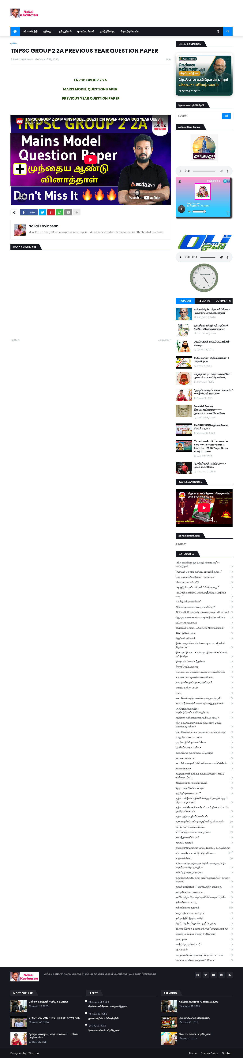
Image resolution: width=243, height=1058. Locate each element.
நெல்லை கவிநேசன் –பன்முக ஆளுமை (48, 1001)
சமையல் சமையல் (204, 842)
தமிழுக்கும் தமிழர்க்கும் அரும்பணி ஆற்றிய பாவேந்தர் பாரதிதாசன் (211, 327)
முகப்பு (13, 43)
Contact (227, 1053)
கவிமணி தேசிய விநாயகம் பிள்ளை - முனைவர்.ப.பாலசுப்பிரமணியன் (212, 311)
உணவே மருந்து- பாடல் (204, 687)
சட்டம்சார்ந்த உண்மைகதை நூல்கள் (204, 832)
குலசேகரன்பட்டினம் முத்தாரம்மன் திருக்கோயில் (204, 821)
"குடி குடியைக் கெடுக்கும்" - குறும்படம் (204, 577)
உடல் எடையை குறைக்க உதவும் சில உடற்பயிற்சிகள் (204, 672)
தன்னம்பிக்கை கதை (204, 902)
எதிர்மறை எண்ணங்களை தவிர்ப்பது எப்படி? (204, 717)
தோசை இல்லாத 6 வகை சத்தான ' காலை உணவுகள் (204, 929)
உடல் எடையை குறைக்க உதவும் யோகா (204, 677)
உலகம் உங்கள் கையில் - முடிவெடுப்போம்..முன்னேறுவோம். (204, 710)
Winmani (33, 1053)
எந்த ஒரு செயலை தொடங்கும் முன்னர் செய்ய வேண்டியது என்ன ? (204, 724)
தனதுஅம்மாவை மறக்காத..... (204, 892)
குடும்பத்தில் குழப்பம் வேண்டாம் (204, 816)
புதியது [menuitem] (47, 31)
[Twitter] (42, 212)
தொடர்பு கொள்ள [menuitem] (130, 31)
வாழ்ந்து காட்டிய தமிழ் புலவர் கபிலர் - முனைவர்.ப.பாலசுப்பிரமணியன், (213, 375)
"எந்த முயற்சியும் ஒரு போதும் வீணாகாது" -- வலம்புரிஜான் (204, 564)
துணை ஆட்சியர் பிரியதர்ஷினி (103, 1018)
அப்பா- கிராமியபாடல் (204, 622)
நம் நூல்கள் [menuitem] (65, 31)
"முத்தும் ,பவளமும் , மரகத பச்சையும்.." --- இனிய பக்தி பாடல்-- (213, 392)
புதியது (16, 340)
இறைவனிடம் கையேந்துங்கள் (204, 661)
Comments (223, 301)
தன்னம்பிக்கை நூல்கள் (204, 907)
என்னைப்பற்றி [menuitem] (30, 31)
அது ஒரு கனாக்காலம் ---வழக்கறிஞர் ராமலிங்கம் (204, 617)
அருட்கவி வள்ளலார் (204, 638)
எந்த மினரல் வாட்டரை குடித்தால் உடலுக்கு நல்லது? (204, 732)
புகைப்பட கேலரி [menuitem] (85, 31)
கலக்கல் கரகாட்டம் (204, 758)
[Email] (68, 212)
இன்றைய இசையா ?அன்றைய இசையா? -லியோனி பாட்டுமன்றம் (204, 654)
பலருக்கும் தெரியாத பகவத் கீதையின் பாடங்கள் (204, 955)
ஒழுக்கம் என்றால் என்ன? (204, 747)
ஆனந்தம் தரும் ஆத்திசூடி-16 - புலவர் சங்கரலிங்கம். (210, 465)
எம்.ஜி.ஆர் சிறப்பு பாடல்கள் (204, 737)
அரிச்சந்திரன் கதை (204, 633)
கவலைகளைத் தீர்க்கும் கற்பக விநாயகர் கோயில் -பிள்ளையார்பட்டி (204, 775)
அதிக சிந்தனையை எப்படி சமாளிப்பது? (204, 607)
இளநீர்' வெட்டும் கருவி (204, 667)
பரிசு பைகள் (204, 949)
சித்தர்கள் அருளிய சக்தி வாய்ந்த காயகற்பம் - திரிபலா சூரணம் (204, 879)
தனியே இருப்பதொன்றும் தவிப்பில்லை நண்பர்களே (204, 897)
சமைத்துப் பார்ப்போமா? (204, 837)
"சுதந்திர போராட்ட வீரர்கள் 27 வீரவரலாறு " (204, 587)
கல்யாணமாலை (204, 768)
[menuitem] (15, 31)
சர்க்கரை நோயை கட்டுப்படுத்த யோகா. (203, 853)
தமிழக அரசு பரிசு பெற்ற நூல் (204, 913)
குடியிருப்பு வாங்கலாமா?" (204, 793)
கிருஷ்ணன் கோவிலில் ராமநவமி (204, 783)
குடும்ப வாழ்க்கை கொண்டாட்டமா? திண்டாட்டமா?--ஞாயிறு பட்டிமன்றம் (204, 809)
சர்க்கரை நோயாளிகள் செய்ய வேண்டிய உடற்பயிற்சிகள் (204, 848)
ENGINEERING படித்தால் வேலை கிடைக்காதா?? (211, 426)
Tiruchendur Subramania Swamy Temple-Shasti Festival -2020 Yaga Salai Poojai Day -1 (211, 446)
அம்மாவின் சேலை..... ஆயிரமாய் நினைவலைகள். (204, 628)
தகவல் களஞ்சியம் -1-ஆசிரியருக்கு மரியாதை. (204, 887)
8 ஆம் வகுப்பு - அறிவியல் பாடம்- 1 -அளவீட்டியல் (211, 359)
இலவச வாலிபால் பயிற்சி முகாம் (104, 1030)
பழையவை (163, 340)
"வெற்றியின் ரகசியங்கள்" (204, 601)
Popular (185, 301)
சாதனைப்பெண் (204, 858)
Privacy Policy (209, 1053)
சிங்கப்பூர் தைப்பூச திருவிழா (204, 872)
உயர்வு (204, 693)
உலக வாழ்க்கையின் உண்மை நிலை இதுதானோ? (204, 703)
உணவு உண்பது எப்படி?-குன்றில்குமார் (204, 682)
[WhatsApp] (59, 212)
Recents (204, 301)
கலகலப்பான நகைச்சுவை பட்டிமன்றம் (204, 753)
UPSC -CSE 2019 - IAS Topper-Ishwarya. (54, 1018)
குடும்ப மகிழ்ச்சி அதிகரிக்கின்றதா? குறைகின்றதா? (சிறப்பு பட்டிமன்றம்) (204, 800)
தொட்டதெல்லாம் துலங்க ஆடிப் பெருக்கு (204, 923)
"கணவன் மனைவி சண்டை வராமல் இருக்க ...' (204, 572)
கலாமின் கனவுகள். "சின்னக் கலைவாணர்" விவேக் (204, 763)
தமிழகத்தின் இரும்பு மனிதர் (204, 918)
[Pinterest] (51, 212)
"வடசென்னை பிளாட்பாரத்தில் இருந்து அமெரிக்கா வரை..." (204, 594)
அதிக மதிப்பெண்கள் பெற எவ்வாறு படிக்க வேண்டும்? (204, 612)
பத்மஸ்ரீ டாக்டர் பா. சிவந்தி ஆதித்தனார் (204, 934)
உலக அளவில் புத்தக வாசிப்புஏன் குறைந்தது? (204, 698)
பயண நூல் (204, 939)
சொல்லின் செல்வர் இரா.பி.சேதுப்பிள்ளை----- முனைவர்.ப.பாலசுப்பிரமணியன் (209, 410)
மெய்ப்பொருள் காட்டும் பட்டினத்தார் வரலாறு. (212, 343)
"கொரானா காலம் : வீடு (204, 582)
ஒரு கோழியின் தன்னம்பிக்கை (204, 742)
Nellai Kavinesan (43, 226)
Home (193, 1053)
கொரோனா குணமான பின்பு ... (204, 827)
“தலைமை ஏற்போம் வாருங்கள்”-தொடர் (204, 960)
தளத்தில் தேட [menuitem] (107, 31)
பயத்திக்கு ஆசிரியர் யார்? (204, 944)
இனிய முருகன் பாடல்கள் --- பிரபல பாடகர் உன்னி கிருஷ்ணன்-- (204, 645)
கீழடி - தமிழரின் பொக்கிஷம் (204, 788)
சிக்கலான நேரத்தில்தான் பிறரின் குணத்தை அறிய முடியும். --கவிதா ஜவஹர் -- (204, 865)
